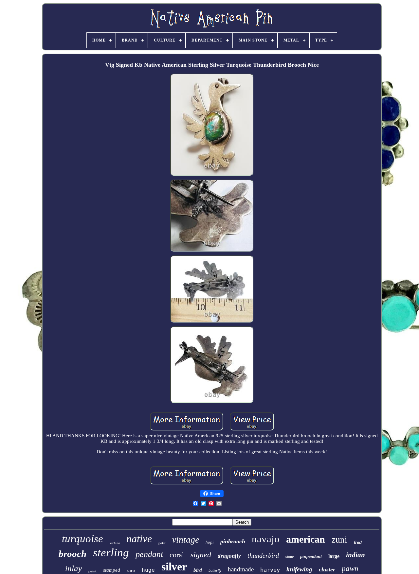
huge (148, 570)
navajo (266, 539)
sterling (111, 552)
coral (177, 555)
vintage (185, 539)
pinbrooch (232, 541)
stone (289, 556)
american (305, 539)
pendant (149, 554)
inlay (73, 568)
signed (201, 554)
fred (358, 542)
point (92, 571)
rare (131, 570)
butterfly (215, 570)
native (139, 539)
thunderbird (263, 555)
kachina (115, 543)
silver (174, 567)
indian (355, 555)
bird (197, 570)
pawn (350, 569)
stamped (111, 570)
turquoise (82, 539)
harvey (270, 569)
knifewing (299, 569)
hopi (210, 542)
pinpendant (311, 556)
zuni (339, 540)
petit (162, 543)
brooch (72, 553)
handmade (241, 569)
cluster (327, 569)
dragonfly (229, 556)
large (333, 556)
